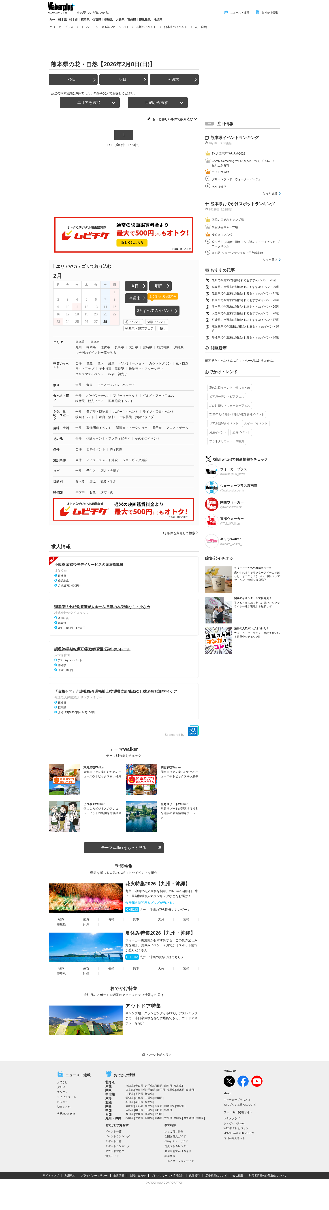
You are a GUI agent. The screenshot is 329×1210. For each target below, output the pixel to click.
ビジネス (62, 1102)
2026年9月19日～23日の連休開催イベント (236, 414)
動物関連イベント (98, 428)
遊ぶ (93, 481)
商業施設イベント (120, 401)
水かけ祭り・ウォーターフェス (229, 405)
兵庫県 (149, 1106)
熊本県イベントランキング (235, 137)
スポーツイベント (125, 411)
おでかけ (62, 1082)
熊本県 (62, 19)
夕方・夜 (106, 492)
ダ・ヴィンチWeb (234, 1123)
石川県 (130, 1102)
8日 (126, 27)
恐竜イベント (241, 432)
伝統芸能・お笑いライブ (136, 417)
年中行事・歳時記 (111, 368)
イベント (87, 27)
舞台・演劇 (107, 417)
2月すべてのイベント (155, 310)
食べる (80, 481)
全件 (78, 363)
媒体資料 (194, 1175)
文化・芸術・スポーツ (61, 415)
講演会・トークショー (131, 428)
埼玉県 (161, 1089)
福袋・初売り (117, 374)
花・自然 (182, 363)
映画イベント (84, 417)
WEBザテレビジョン (236, 1128)
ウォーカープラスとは (237, 1099)
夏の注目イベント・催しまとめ (229, 387)
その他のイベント (147, 438)
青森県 (139, 1085)
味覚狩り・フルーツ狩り (146, 368)
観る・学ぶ (108, 481)
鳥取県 (158, 1110)
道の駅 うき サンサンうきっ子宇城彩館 (237, 253)
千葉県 (151, 1089)
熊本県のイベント (175, 27)
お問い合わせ (138, 1175)
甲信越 (110, 1094)
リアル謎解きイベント (223, 423)
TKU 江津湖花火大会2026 (228, 153)
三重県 (149, 1097)
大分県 (120, 19)
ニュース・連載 (239, 12)
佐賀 (86, 919)
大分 (161, 919)
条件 (56, 449)
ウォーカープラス (61, 27)
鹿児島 (61, 924)
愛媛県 (139, 1114)
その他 (58, 438)
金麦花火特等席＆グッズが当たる (148, 902)
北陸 (108, 1102)
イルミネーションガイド (179, 1161)
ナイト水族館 (220, 172)
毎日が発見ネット (234, 1138)
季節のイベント (61, 365)
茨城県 (190, 1089)
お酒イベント (218, 432)
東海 (108, 1098)
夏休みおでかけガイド (177, 1151)
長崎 (111, 919)
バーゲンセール (97, 395)
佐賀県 (96, 19)
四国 (108, 1114)
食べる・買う (61, 397)
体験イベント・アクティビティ (108, 438)
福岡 (61, 919)
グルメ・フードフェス (158, 395)
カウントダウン (160, 363)
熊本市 (73, 19)
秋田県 (158, 1085)
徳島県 (149, 1114)
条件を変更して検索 (181, 533)
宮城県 (130, 1085)
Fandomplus (67, 1113)
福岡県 (85, 19)
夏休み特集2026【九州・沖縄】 (160, 933)
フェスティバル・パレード (116, 385)
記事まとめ (63, 1106)
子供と (91, 470)
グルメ (61, 1087)
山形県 (168, 1085)
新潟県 (149, 1093)
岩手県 (149, 1085)
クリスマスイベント (89, 374)
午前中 (80, 492)
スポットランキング (117, 1146)
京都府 (139, 1106)
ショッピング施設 (134, 460)
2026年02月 (108, 27)
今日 (72, 79)
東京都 (130, 1089)
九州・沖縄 (113, 1118)
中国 (108, 1110)
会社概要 (238, 1175)
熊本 (136, 919)
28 (105, 321)
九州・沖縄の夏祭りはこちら (153, 957)
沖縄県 (158, 19)
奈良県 (158, 1106)
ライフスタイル (66, 1097)
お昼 (93, 492)
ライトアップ (84, 368)
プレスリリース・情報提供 (167, 1175)
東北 (108, 1086)
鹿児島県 (145, 19)
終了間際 (116, 449)
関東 (108, 1090)
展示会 (157, 428)
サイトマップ (51, 1175)
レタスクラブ (232, 1118)
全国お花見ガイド (175, 1136)
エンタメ (62, 1092)
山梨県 (130, 1093)
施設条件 (59, 460)
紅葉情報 (169, 1156)
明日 (122, 79)
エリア (58, 342)
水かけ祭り (219, 186)
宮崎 (186, 919)
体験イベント (156, 322)
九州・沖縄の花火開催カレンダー (156, 909)
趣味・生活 (61, 428)
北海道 (110, 1082)
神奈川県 (140, 1089)
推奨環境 (118, 1175)
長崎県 (108, 19)
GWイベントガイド (176, 1141)
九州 (52, 19)
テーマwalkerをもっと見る (123, 848)
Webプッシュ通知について (240, 1104)
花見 (89, 363)
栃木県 (180, 1089)
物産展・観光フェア (139, 328)
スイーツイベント (255, 423)
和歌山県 (169, 1106)
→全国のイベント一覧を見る (95, 352)
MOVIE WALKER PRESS (239, 1133)
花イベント (133, 322)
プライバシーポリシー (94, 1175)
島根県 (168, 1110)
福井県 (149, 1102)
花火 (100, 363)
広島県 (130, 1110)
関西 (108, 1106)
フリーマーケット (125, 395)
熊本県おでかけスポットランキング (243, 204)
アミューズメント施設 (102, 460)
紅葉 (111, 363)
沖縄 (86, 924)
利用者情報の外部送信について (267, 1175)
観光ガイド (112, 1156)
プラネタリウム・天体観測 (226, 441)
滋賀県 (180, 1106)
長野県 (139, 1093)
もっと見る (270, 193)
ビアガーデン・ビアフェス (226, 396)
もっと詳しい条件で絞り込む (172, 119)
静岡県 (158, 1097)
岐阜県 (139, 1097)
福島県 (178, 1085)
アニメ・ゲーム (177, 428)
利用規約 (69, 1175)
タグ (56, 471)
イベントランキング (117, 1136)
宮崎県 (131, 19)
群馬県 (171, 1089)
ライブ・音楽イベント (158, 411)
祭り (163, 328)
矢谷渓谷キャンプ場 (225, 227)
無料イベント (95, 449)
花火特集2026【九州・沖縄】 (157, 884)
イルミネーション (131, 363)
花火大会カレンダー (176, 1146)
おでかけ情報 (270, 12)
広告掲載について (216, 1175)
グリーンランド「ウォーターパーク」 (236, 179)
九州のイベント (146, 27)
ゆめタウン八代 (222, 234)
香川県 (130, 1114)
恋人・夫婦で (109, 470)
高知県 (158, 1114)
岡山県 (139, 1110)
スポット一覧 (113, 1141)
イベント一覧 (113, 1131)
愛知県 (130, 1097)
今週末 (173, 79)
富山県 (139, 1102)
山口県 (149, 1110)
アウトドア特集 (143, 1006)
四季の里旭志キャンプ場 (228, 219)
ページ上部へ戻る (159, 1055)
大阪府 (130, 1106)
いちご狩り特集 (173, 1131)
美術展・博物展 (97, 411)
